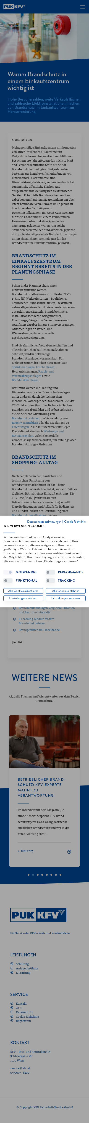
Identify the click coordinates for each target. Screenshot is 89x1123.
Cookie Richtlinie (75, 521)
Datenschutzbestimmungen (44, 521)
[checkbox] (8, 572)
